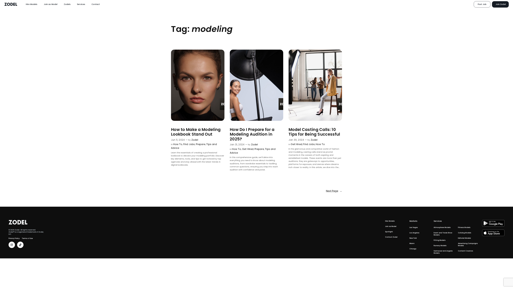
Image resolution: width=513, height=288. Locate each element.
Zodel (194, 139)
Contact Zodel (391, 237)
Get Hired (248, 149)
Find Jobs (189, 144)
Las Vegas (413, 227)
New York (413, 238)
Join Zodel (500, 4)
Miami (412, 243)
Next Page (334, 191)
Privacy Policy (14, 238)
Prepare (200, 144)
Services (81, 4)
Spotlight (389, 232)
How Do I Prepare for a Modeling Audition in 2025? (252, 134)
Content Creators (465, 251)
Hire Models (31, 4)
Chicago (413, 249)
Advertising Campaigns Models (468, 244)
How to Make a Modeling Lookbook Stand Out (196, 132)
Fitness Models (464, 227)
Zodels (67, 4)
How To (177, 144)
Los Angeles (414, 233)
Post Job (482, 4)
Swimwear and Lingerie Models (443, 252)
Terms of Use (27, 238)
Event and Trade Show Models (443, 234)
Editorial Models (464, 238)
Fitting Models (440, 240)
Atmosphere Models (442, 227)
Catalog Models (464, 233)
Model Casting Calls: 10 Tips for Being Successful (314, 132)
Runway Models (440, 246)
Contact (96, 4)
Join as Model (51, 4)
